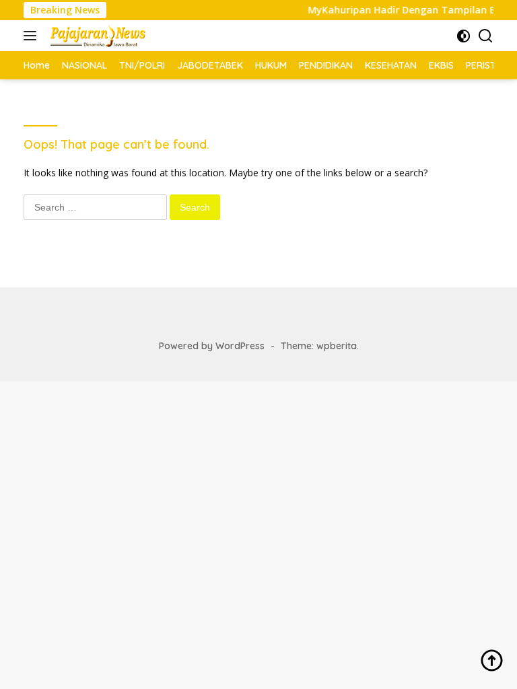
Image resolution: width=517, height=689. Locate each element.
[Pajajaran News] (95, 35)
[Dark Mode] (463, 36)
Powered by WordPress (212, 346)
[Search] (485, 36)
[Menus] (33, 35)
